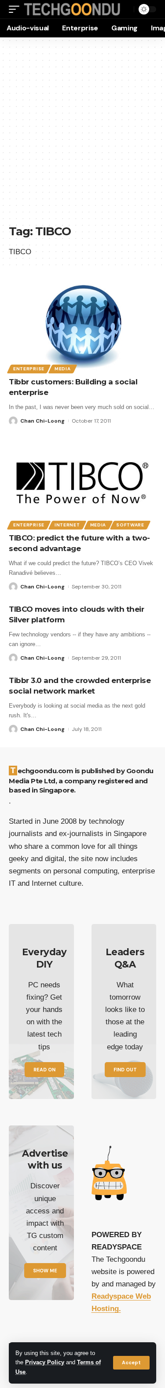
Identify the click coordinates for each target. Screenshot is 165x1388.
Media (63, 369)
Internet (67, 525)
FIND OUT (125, 1070)
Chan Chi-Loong (42, 420)
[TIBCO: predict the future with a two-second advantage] (82, 482)
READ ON (44, 1070)
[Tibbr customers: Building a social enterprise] (82, 326)
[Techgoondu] (72, 9)
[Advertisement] (82, 135)
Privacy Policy (44, 1362)
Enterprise (28, 369)
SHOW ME (45, 1270)
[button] (131, 1363)
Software (130, 525)
